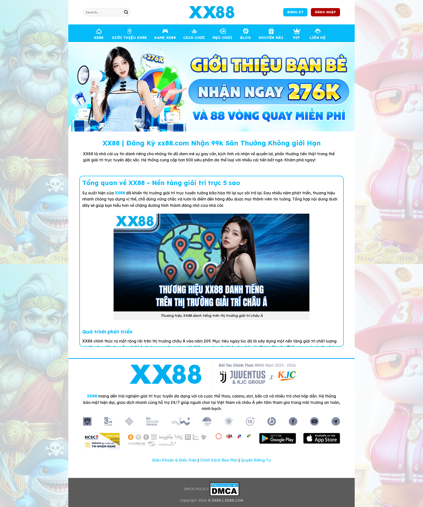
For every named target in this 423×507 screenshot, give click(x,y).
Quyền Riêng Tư (256, 460)
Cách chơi (194, 37)
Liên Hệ (317, 37)
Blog (245, 37)
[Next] (342, 87)
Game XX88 (165, 37)
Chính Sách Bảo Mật (219, 460)
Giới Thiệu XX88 (129, 37)
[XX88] (211, 12)
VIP (296, 37)
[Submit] (126, 12)
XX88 (99, 37)
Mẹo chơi (222, 37)
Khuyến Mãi (271, 37)
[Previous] (80, 87)
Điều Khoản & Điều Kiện (174, 460)
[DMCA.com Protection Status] (224, 488)
